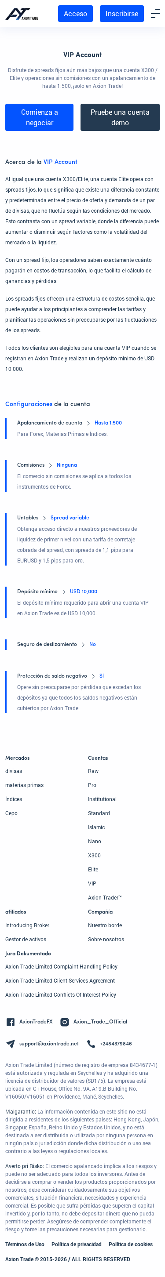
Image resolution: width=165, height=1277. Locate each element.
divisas (13, 770)
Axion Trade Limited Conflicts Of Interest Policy (60, 994)
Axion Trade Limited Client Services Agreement (60, 980)
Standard (99, 812)
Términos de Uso (24, 1244)
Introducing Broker (27, 925)
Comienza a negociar (39, 117)
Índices (13, 798)
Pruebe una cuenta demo (120, 117)
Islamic (96, 827)
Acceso (75, 13)
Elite (93, 869)
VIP (92, 883)
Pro (92, 784)
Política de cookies (131, 1244)
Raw (93, 770)
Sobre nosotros (106, 939)
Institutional (102, 798)
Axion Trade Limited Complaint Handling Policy (61, 966)
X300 (94, 855)
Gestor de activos (25, 939)
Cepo (11, 812)
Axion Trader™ (105, 897)
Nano (94, 841)
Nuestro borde (105, 925)
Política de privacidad (76, 1244)
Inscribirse (122, 13)
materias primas (24, 784)
